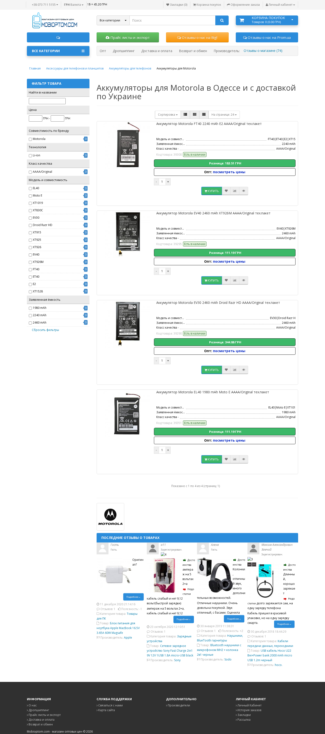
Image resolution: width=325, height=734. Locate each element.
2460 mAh (39, 322)
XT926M (38, 262)
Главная (35, 68)
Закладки (244, 715)
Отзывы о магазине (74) (263, 50)
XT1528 (38, 291)
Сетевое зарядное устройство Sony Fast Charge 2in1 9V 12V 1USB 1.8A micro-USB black (170, 650)
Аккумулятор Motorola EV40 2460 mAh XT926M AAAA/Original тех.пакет (213, 213)
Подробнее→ (133, 596)
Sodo (227, 659)
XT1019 (38, 203)
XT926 (37, 247)
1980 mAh (39, 308)
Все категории (46, 51)
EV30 (36, 218)
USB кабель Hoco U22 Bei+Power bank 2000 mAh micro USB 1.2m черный (269, 655)
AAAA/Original (42, 172)
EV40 (36, 254)
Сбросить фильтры (45, 330)
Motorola (39, 139)
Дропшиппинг (38, 710)
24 (223, 115)
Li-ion (36, 155)
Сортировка (167, 115)
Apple (128, 637)
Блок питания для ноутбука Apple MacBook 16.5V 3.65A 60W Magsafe (118, 628)
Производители (178, 705)
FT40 (36, 269)
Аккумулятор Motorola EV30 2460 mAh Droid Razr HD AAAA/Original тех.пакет (218, 302)
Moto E (37, 195)
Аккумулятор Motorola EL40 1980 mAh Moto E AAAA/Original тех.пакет (212, 392)
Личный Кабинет (249, 705)
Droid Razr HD (42, 225)
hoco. (278, 665)
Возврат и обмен (40, 724)
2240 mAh (39, 315)
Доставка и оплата (41, 720)
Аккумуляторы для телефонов (130, 68)
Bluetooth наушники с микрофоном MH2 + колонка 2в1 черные (219, 650)
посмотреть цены (229, 172)
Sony (177, 660)
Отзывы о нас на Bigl (199, 37)
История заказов (249, 710)
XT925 (37, 240)
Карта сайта (106, 710)
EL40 (36, 188)
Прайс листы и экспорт (129, 37)
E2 (34, 284)
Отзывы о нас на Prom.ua (269, 37)
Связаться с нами (110, 705)
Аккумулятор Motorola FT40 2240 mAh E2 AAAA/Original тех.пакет (209, 123)
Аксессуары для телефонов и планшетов (74, 68)
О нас (32, 705)
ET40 (36, 277)
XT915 (37, 232)
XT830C (38, 210)
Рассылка (244, 720)
